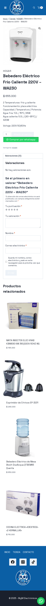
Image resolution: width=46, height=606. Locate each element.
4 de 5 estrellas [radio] (14, 209)
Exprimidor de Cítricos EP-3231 (22, 402)
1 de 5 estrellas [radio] (6, 209)
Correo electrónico (16, 245)
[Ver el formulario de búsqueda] (34, 7)
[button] (39, 28)
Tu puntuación (13, 206)
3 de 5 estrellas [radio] (12, 209)
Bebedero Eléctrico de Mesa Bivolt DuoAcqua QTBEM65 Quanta (21, 465)
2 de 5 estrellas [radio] (9, 209)
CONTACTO (28, 552)
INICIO (7, 552)
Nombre (10, 233)
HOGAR (7, 71)
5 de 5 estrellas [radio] (17, 209)
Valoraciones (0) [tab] (13, 156)
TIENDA (16, 552)
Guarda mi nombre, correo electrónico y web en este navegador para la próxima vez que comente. (24, 262)
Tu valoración (13, 216)
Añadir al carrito (23, 134)
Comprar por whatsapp (22, 139)
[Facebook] (12, 562)
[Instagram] (22, 562)
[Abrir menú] (5, 8)
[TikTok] (33, 562)
